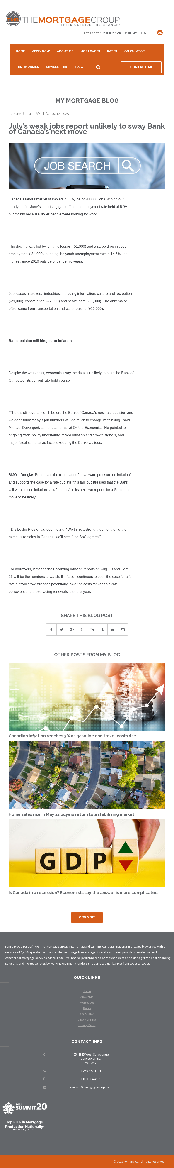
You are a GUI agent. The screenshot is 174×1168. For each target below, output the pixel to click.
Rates (112, 51)
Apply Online (87, 1019)
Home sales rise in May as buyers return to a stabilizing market (71, 814)
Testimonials (27, 66)
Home (20, 51)
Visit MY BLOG (135, 33)
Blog (78, 66)
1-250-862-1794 (110, 33)
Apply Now (41, 51)
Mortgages (90, 51)
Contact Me (141, 67)
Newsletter (56, 66)
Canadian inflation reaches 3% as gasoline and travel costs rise (72, 735)
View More (87, 917)
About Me (65, 51)
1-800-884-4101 (91, 1079)
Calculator (134, 51)
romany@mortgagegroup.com (90, 1087)
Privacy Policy (87, 1025)
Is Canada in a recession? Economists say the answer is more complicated (83, 892)
